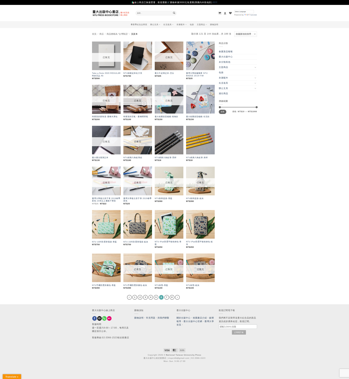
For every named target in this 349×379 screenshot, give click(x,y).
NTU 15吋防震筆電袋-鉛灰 (135, 242)
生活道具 (167, 24)
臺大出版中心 (226, 57)
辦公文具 (154, 24)
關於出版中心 (184, 318)
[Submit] (174, 13)
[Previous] (129, 297)
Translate (253, 15)
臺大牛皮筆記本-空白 (164, 73)
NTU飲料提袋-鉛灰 (195, 198)
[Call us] (104, 318)
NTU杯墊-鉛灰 (193, 285)
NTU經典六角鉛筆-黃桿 (197, 157)
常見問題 (150, 318)
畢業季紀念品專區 (139, 24)
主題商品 (201, 24)
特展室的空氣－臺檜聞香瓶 (135, 116)
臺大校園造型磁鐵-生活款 (198, 116)
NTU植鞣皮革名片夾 (132, 73)
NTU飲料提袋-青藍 (163, 198)
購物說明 (214, 24)
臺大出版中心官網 (192, 321)
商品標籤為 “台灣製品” (117, 34)
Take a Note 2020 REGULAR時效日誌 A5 (106, 74)
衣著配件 (181, 24)
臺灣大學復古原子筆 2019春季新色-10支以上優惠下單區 (106, 199)
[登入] (225, 13)
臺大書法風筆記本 (100, 157)
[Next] (177, 297)
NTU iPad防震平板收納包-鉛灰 (199, 243)
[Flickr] (109, 318)
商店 (101, 34)
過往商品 (223, 93)
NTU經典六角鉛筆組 (132, 157)
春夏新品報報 (226, 51)
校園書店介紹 (200, 318)
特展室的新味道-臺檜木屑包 (105, 116)
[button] (219, 13)
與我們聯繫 (163, 318)
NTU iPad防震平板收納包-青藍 (168, 243)
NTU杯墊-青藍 (161, 285)
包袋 (192, 24)
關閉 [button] (215, 2)
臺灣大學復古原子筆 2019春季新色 (137, 199)
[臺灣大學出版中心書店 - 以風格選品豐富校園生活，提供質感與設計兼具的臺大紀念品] (111, 13)
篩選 (222, 112)
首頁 (94, 34)
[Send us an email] (99, 318)
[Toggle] (255, 67)
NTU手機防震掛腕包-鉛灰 (135, 285)
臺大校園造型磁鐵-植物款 (166, 116)
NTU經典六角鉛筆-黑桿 (165, 157)
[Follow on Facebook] (94, 318)
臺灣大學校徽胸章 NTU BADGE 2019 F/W (197, 74)
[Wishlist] (230, 13)
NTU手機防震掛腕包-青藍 (104, 285)
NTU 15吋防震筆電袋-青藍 (104, 242)
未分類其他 (225, 62)
